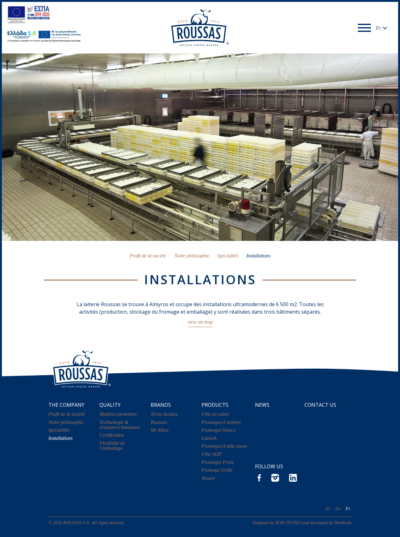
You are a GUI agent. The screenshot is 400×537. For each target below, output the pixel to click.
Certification (111, 435)
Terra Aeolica (164, 414)
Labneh (209, 438)
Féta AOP (212, 454)
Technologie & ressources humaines (119, 425)
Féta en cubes (215, 414)
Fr (348, 508)
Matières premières (118, 414)
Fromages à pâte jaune (224, 446)
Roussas (159, 422)
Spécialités (227, 255)
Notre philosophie (191, 255)
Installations (258, 255)
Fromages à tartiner (221, 422)
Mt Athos (159, 430)
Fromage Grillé (217, 470)
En (337, 508)
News (262, 404)
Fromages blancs (219, 430)
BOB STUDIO (288, 522)
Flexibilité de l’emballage (112, 445)
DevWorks (343, 522)
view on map (200, 322)
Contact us (320, 404)
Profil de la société (148, 255)
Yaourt (208, 478)
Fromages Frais (217, 462)
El (328, 508)
